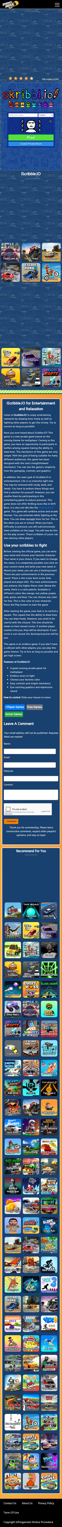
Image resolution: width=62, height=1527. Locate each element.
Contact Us (9, 1503)
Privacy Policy (46, 1503)
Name (8, 744)
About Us (27, 1503)
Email (7, 757)
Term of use (11, 1513)
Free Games (34, 707)
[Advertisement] (31, 43)
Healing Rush (46, 508)
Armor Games (13, 714)
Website (8, 771)
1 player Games (14, 707)
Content (9, 785)
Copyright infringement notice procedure (28, 1522)
